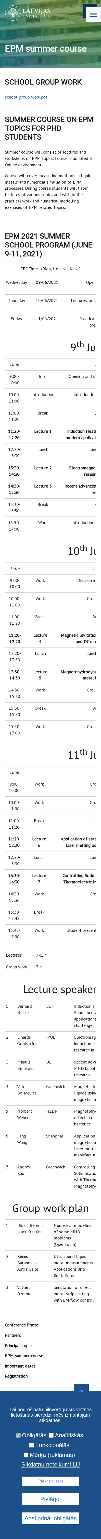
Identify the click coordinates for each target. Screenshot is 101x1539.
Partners (13, 1335)
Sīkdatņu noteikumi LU (50, 1464)
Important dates (20, 1366)
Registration (16, 1376)
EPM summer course (24, 1355)
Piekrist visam (50, 1481)
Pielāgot (50, 1499)
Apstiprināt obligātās (51, 1518)
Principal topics (19, 1345)
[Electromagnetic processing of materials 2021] (26, 13)
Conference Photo (21, 1325)
